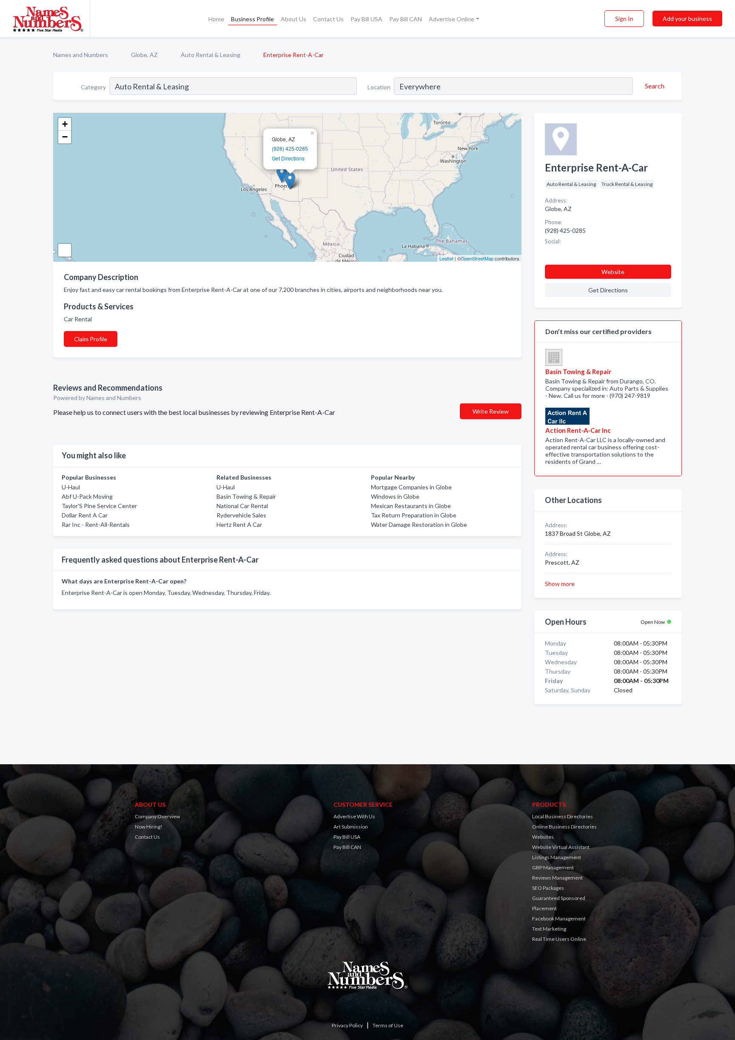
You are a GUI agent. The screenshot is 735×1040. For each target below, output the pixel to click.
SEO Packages (548, 888)
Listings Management (556, 857)
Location (379, 87)
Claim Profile (90, 339)
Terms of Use (388, 1025)
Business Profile (252, 19)
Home (216, 19)
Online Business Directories (564, 826)
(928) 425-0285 (290, 148)
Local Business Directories (562, 816)
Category (93, 87)
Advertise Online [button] (451, 19)
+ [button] (65, 124)
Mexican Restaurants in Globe (411, 505)
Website (612, 271)
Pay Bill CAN (405, 19)
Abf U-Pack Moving (87, 496)
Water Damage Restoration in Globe (419, 524)
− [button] (65, 136)
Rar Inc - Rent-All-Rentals (96, 524)
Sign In (624, 18)
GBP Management (553, 867)
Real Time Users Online (559, 939)
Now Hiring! (148, 826)
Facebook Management (559, 918)
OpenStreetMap (477, 258)
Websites (543, 837)
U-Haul (71, 487)
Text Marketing (549, 929)
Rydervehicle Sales (241, 515)
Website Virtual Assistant (561, 847)
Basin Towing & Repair (246, 496)
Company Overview (157, 816)
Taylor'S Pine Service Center (99, 505)
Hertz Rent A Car (239, 524)
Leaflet (446, 258)
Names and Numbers (80, 54)
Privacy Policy (347, 1025)
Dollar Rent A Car (85, 515)
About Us (293, 19)
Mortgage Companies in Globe (411, 487)
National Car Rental (242, 505)
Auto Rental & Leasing (210, 54)
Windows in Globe (395, 496)
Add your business (687, 18)
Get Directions (288, 158)
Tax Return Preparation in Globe (413, 515)
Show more (560, 583)
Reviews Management (557, 877)
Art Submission (350, 826)
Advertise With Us (354, 816)
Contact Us (328, 19)
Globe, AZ (144, 54)
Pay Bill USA (366, 19)
